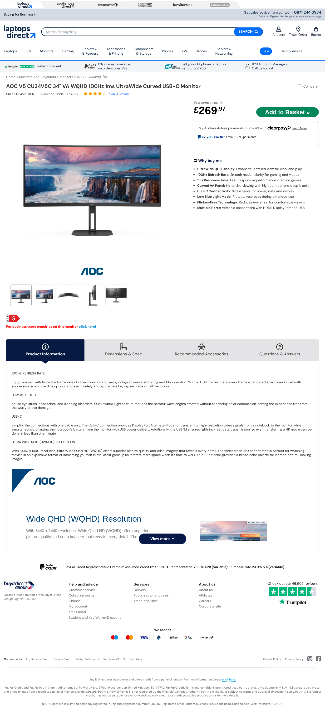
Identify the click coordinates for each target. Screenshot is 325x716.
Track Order (298, 34)
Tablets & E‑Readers (90, 51)
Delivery (140, 590)
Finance (75, 601)
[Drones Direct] (106, 5)
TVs (184, 51)
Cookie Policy (272, 659)
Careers (205, 601)
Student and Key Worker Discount (95, 617)
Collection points (81, 595)
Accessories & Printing (116, 51)
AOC (80, 77)
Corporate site (210, 606)
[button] (175, 178)
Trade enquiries (146, 601)
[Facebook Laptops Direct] (316, 661)
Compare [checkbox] (310, 86)
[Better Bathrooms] (143, 5)
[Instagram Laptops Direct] (308, 661)
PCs (28, 51)
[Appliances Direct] (65, 5)
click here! (87, 326)
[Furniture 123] (181, 5)
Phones (167, 51)
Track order (77, 612)
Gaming (68, 51)
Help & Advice (291, 51)
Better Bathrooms (87, 659)
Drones (201, 51)
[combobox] (152, 32)
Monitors (46, 51)
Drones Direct (63, 659)
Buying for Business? (19, 14)
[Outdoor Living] (218, 5)
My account (78, 606)
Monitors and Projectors (37, 77)
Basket (316, 34)
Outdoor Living (132, 659)
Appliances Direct (38, 659)
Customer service (82, 590)
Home (10, 77)
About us (206, 590)
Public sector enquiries (151, 595)
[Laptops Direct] (23, 5)
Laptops (10, 51)
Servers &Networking (224, 51)
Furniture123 (111, 659)
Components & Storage (143, 51)
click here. (229, 679)
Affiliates (205, 595)
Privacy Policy (294, 659)
